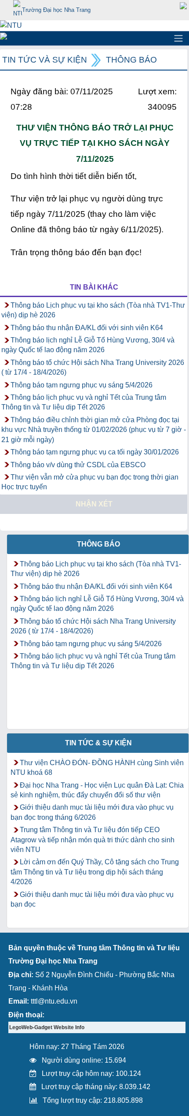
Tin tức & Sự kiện (98, 743)
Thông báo (131, 59)
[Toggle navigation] (178, 38)
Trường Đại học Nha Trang (56, 10)
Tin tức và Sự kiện (44, 59)
